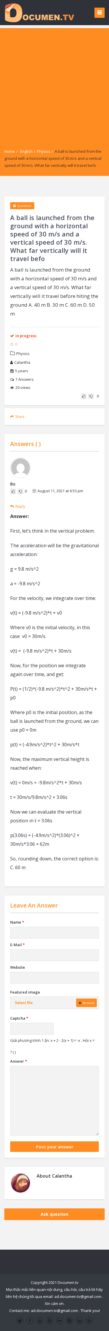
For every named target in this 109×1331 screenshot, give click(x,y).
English (26, 151)
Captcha (19, 1018)
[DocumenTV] (39, 12)
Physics (43, 151)
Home (9, 151)
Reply (20, 506)
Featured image (25, 992)
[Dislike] (91, 396)
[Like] (84, 396)
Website (17, 967)
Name (17, 922)
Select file (24, 1003)
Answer (18, 1061)
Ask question (54, 1214)
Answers (24, 379)
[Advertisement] (54, 83)
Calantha (22, 362)
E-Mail (17, 944)
